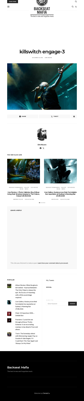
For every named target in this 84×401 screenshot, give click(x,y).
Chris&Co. (46, 393)
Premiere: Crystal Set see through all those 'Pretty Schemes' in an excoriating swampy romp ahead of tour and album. (26, 324)
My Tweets (50, 280)
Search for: (49, 300)
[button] (76, 6)
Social (49, 287)
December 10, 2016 (37, 57)
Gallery (26, 187)
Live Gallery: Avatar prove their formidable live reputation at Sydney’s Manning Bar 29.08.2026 (60, 194)
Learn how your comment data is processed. (53, 263)
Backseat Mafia (18, 367)
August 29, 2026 (65, 199)
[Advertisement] (42, 29)
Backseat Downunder (16, 187)
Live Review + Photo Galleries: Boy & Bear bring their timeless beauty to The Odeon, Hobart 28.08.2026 (23, 194)
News (26, 189)
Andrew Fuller (18, 199)
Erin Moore (48, 57)
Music (21, 189)
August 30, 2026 (29, 199)
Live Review (34, 187)
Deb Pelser (54, 199)
